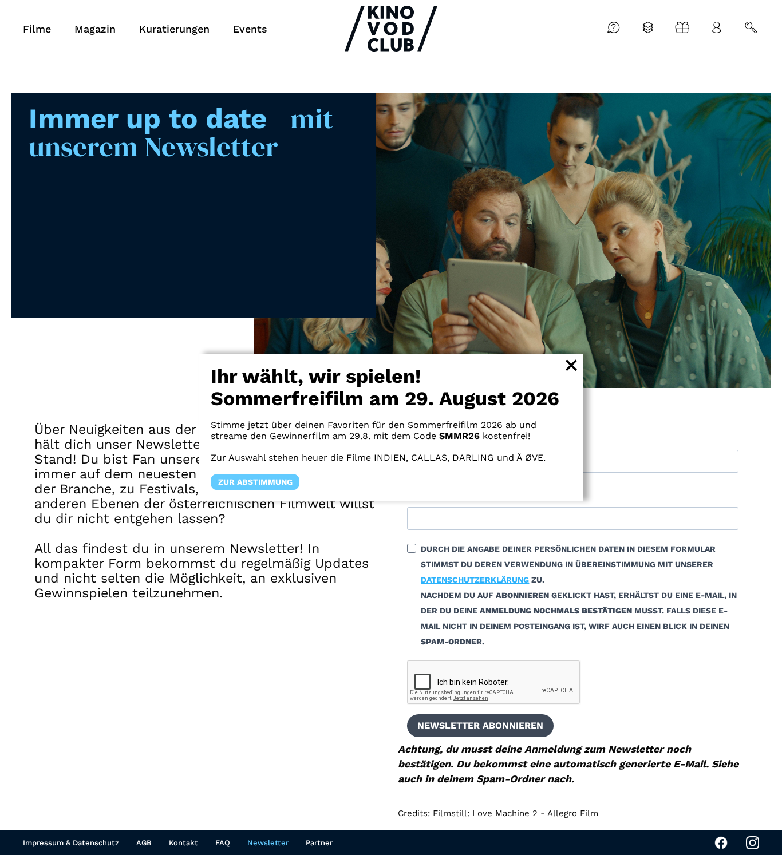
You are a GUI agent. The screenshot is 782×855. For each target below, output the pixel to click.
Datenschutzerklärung (475, 579)
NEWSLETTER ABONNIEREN (480, 725)
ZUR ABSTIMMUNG (255, 481)
